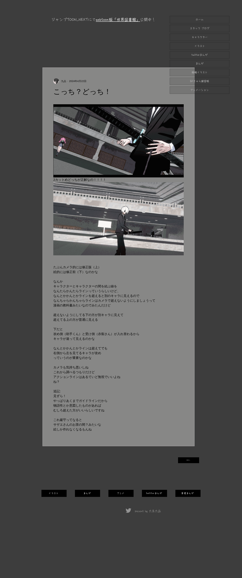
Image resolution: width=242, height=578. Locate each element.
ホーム (200, 19)
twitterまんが (200, 55)
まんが (200, 63)
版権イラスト (200, 72)
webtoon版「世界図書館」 (118, 20)
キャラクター (200, 37)
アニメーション (199, 90)
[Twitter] (128, 510)
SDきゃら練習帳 (199, 81)
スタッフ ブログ (199, 28)
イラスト (199, 46)
